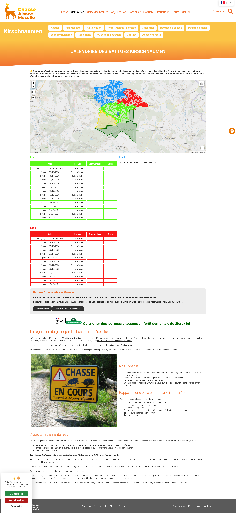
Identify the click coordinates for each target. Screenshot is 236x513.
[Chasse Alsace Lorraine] (20, 18)
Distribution (162, 12)
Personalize (16, 506)
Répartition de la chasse (122, 27)
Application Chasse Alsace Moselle (68, 309)
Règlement (84, 34)
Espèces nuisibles (61, 34)
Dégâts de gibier (197, 27)
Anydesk (207, 506)
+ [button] (33, 82)
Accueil (55, 27)
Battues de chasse (171, 27)
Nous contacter (101, 506)
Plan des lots (73, 27)
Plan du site (86, 506)
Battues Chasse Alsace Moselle (72, 302)
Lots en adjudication (141, 12)
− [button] (33, 86)
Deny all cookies (16, 500)
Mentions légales (117, 506)
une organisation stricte (122, 345)
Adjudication (118, 12)
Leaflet (192, 152)
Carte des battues (97, 12)
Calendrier (148, 27)
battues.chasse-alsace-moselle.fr (65, 297)
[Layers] (201, 83)
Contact (186, 12)
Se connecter (221, 11)
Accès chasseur (151, 34)
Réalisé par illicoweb (176, 506)
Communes (77, 12)
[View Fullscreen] (33, 92)
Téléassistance (194, 506)
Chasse (63, 12)
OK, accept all (16, 494)
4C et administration (109, 34)
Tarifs (175, 12)
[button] (33, 97)
